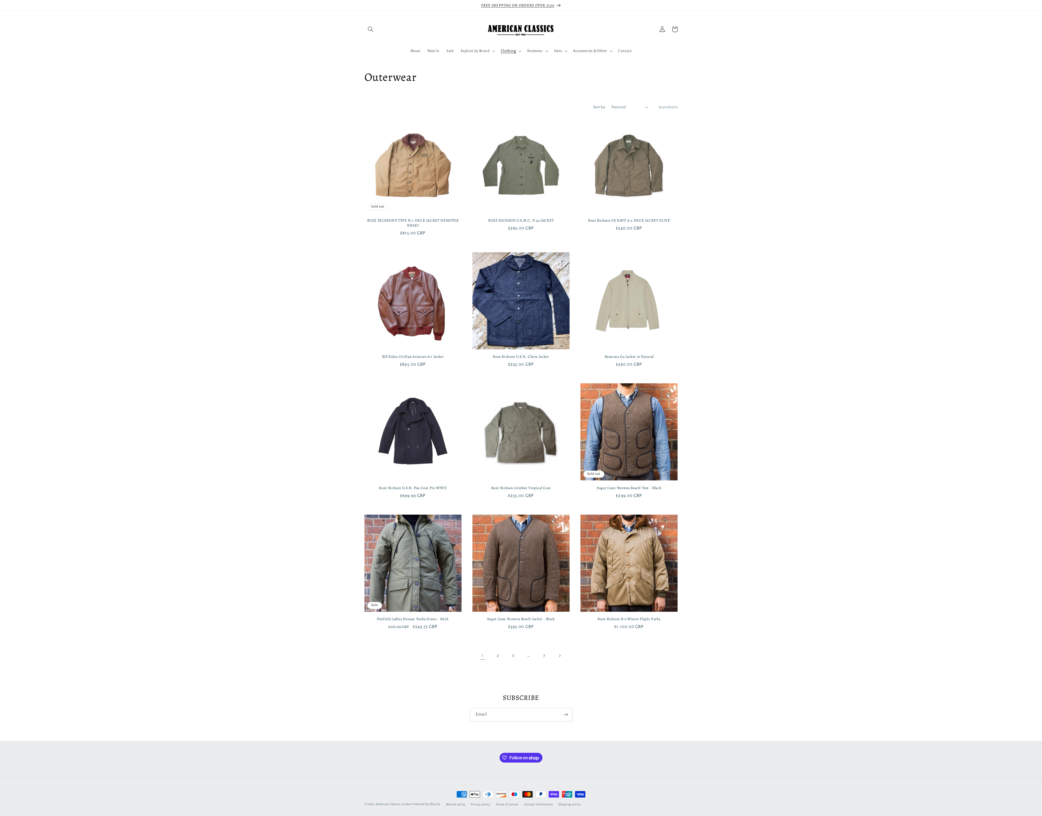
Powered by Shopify (426, 804)
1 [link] (483, 655)
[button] (370, 29)
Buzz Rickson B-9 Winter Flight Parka (629, 619)
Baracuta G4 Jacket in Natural (629, 356)
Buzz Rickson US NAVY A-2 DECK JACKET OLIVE (629, 220)
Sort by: (599, 107)
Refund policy (456, 804)
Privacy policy (480, 804)
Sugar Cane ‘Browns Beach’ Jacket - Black (521, 619)
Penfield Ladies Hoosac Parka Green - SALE (413, 619)
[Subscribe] (566, 714)
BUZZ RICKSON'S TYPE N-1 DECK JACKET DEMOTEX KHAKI (413, 223)
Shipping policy (569, 804)
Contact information (538, 804)
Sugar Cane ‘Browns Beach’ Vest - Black (629, 488)
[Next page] (559, 655)
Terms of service (507, 804)
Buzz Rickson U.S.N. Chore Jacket (521, 356)
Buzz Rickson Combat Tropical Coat (521, 488)
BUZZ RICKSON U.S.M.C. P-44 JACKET (521, 220)
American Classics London (394, 804)
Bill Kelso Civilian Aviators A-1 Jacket (413, 356)
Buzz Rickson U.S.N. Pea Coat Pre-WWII (413, 488)
